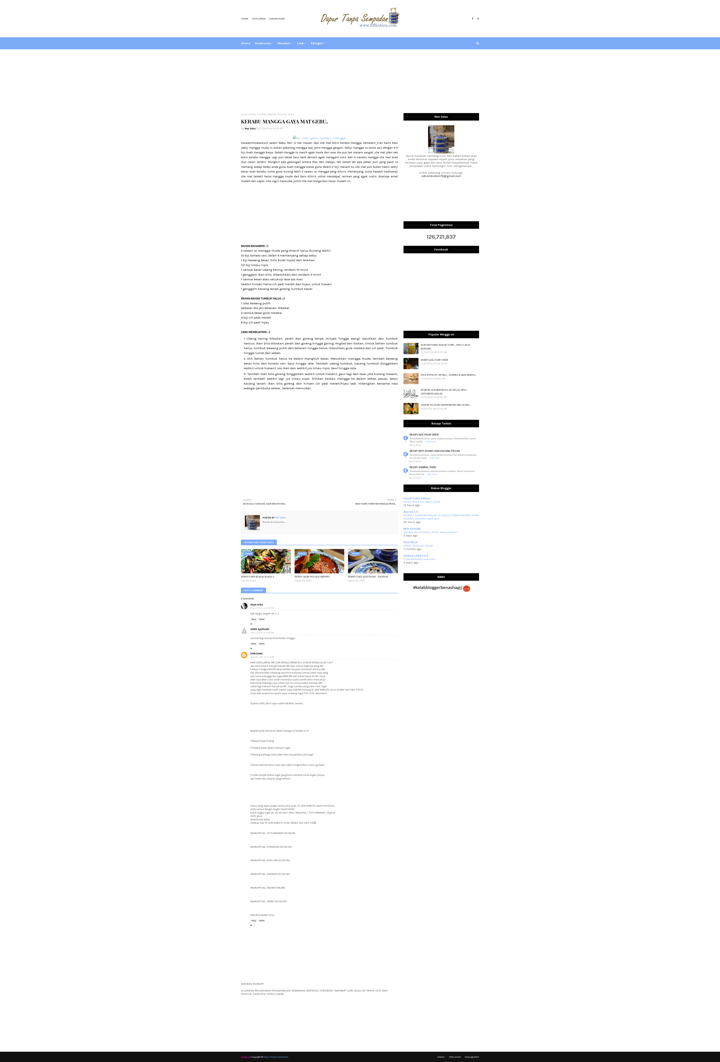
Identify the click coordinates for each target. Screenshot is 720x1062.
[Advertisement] (360, 81)
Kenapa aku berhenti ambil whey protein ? (431, 532)
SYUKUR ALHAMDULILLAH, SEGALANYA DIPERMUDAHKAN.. (443, 391)
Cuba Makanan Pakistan (419, 559)
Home (244, 114)
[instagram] (477, 19)
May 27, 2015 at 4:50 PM (262, 608)
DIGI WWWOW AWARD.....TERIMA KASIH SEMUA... (449, 374)
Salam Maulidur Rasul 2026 (422, 501)
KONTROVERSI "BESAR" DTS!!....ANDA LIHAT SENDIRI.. (445, 346)
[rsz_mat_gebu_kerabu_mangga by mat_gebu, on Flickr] (319, 138)
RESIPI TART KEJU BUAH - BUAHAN (368, 576)
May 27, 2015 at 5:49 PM (262, 633)
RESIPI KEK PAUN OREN (434, 359)
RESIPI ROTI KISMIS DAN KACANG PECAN (435, 451)
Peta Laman (259, 18)
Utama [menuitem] (245, 43)
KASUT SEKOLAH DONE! (418, 545)
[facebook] (472, 19)
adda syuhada (259, 629)
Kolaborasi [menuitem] (262, 43)
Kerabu (253, 114)
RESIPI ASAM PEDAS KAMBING (312, 576)
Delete (261, 619)
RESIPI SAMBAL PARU (423, 467)
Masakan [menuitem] (284, 43)
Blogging (245, 1057)
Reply (253, 619)
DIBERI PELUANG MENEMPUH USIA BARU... (446, 404)
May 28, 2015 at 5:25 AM (262, 657)
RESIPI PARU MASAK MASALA (257, 576)
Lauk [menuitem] (300, 43)
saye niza (256, 604)
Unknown (256, 653)
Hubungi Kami (277, 18)
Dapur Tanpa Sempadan (275, 1057)
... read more (430, 441)
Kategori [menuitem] (317, 43)
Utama (244, 18)
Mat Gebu (250, 128)
